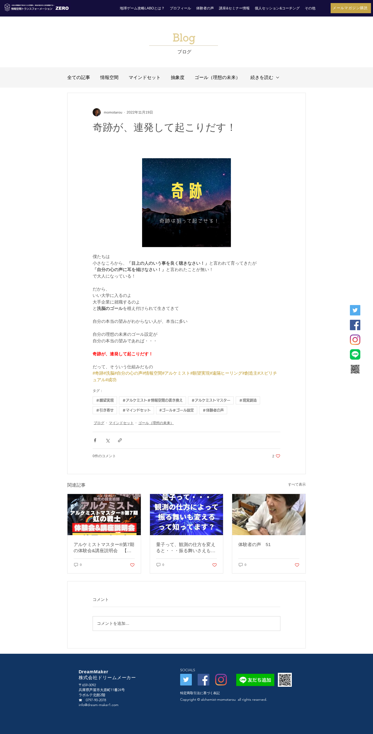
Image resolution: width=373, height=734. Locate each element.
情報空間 (109, 77)
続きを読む (261, 77)
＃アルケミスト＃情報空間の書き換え (152, 400)
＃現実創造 (248, 400)
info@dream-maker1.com (98, 705)
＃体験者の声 (213, 410)
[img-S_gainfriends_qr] (355, 369)
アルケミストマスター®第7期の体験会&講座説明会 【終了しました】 (104, 548)
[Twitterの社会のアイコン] (186, 679)
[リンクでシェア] (119, 440)
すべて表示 (297, 484)
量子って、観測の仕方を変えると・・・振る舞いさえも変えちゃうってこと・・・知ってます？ (185, 548)
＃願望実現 (105, 400)
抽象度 (177, 77)
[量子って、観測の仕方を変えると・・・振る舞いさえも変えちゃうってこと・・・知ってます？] (186, 514)
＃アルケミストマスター (210, 400)
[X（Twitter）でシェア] (107, 440)
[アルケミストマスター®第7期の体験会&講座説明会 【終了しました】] (104, 514)
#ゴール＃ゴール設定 (176, 410)
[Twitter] (355, 310)
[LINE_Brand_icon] (355, 354)
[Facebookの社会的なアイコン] (203, 679)
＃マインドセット (136, 410)
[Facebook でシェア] (95, 440)
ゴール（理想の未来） (217, 77)
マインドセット (145, 77)
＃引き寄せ (105, 410)
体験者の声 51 (254, 544)
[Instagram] (355, 339)
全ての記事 (78, 77)
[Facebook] (355, 325)
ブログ (99, 423)
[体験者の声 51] (269, 514)
